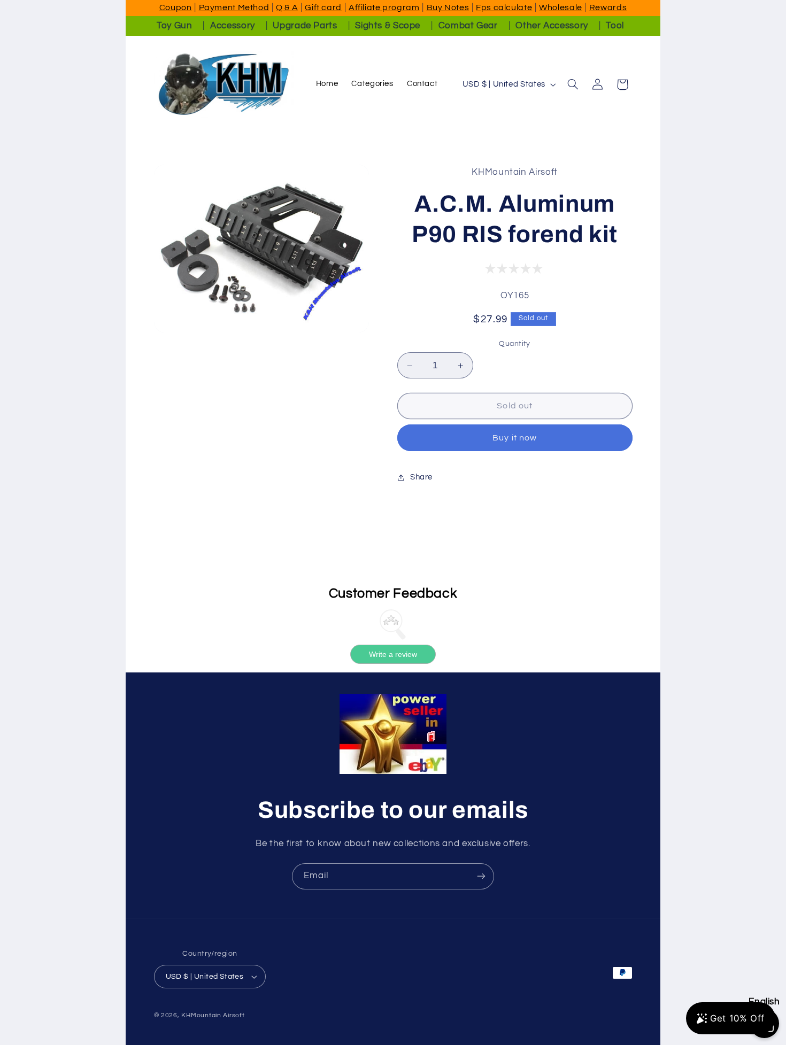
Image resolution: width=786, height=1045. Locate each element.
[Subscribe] (481, 876)
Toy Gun (174, 25)
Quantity (514, 343)
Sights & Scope (387, 25)
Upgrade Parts (305, 25)
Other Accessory (551, 25)
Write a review (393, 654)
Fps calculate (504, 7)
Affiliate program (384, 7)
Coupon (175, 7)
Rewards (608, 7)
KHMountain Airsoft (212, 1015)
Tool (615, 25)
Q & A (287, 7)
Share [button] (421, 477)
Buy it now (514, 438)
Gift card (323, 7)
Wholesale (560, 7)
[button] (572, 84)
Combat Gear (468, 25)
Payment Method (234, 7)
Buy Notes (448, 7)
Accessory (232, 25)
